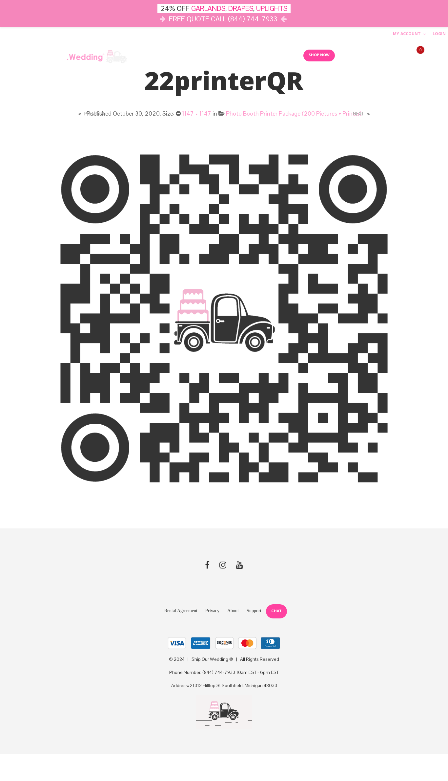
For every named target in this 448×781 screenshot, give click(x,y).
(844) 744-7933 (218, 672)
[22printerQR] (224, 318)
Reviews (285, 55)
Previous (94, 114)
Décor (155, 55)
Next (358, 114)
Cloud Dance (251, 55)
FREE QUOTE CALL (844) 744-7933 (223, 18)
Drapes (214, 55)
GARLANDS (208, 8)
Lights (184, 55)
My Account (407, 34)
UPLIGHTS (271, 8)
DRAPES (240, 8)
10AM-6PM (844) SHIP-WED (376, 55)
